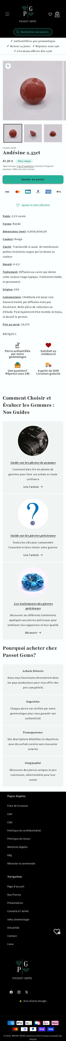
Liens (10, 944)
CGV (9, 814)
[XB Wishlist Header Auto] (50, 14)
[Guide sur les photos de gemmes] (33, 441)
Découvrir (31, 632)
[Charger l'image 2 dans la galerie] (33, 133)
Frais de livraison (17, 805)
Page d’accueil (15, 886)
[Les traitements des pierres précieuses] (33, 582)
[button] (7, 14)
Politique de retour (18, 838)
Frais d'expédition (25, 166)
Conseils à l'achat (18, 911)
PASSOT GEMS (18, 1035)
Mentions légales (17, 847)
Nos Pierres (14, 894)
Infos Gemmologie (18, 919)
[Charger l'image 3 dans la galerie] (53, 133)
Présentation (15, 902)
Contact (12, 935)
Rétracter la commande (21, 863)
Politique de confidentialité (24, 830)
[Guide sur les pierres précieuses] (33, 514)
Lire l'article (31, 487)
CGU (9, 822)
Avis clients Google (34, 1001)
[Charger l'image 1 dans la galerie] (13, 133)
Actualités (13, 927)
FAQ (9, 855)
